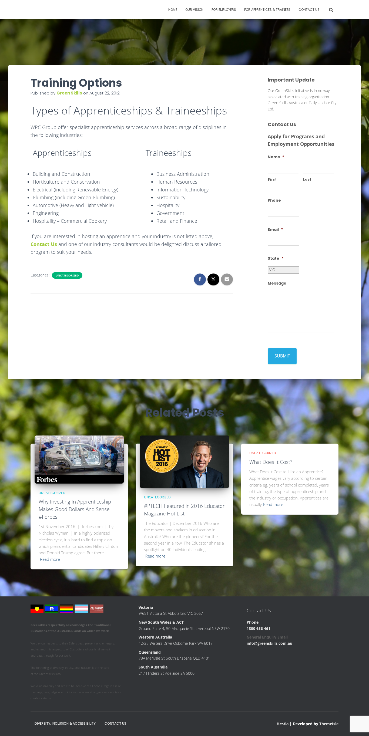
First (272, 179)
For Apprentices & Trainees (267, 9)
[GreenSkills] (56, 9)
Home (172, 9)
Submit (282, 356)
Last (307, 179)
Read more (50, 559)
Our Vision (194, 9)
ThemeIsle (328, 723)
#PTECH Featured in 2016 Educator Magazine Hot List (184, 509)
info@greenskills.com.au (269, 643)
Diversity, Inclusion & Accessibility (65, 723)
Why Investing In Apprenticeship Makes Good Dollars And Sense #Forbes (75, 509)
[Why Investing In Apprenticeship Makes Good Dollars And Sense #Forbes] (79, 459)
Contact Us (309, 9)
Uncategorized (67, 275)
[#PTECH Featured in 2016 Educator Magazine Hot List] (184, 461)
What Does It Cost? (270, 461)
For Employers (224, 9)
